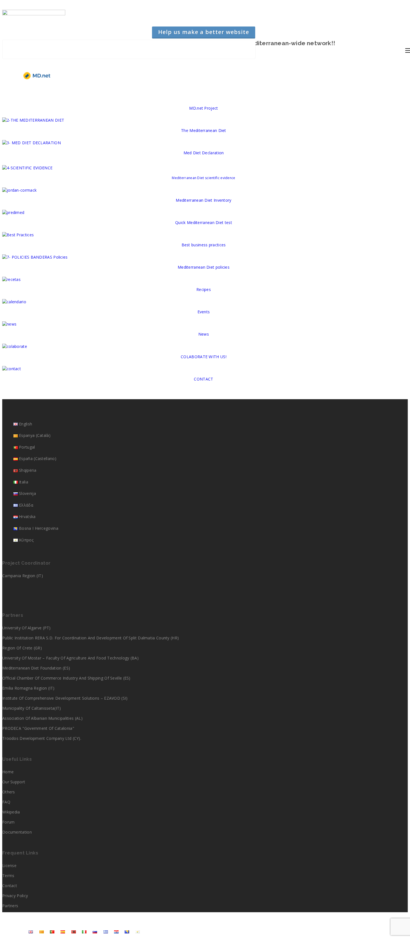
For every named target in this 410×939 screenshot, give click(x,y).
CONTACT (203, 379)
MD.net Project (203, 108)
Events (203, 311)
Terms (8, 875)
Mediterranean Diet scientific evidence (203, 177)
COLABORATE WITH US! (203, 356)
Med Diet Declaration (204, 152)
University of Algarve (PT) (26, 627)
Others (8, 791)
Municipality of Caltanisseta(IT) (31, 708)
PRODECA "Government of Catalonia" (38, 728)
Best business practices (204, 244)
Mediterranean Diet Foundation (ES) (36, 668)
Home (8, 771)
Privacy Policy (15, 895)
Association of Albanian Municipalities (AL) (42, 718)
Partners (10, 905)
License (9, 865)
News (203, 334)
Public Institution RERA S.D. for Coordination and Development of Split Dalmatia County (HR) (90, 638)
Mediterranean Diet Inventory (203, 200)
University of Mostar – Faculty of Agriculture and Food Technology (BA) (70, 658)
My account (12, 931)
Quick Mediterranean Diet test (203, 222)
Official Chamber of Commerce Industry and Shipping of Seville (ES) (66, 678)
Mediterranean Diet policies (204, 267)
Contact (9, 885)
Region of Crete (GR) (22, 648)
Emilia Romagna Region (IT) (28, 688)
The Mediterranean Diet (203, 130)
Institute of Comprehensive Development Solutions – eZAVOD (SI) (65, 698)
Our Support (13, 781)
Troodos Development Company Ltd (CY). (41, 738)
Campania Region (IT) (22, 575)
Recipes (203, 289)
